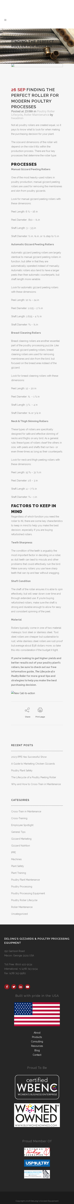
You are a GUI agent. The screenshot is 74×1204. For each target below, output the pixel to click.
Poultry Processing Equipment (28, 893)
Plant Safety (17, 866)
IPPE (13, 852)
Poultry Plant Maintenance (25, 879)
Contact (37, 1054)
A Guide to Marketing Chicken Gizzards (33, 763)
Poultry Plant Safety (22, 770)
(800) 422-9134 (41, 2)
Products (37, 1037)
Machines (16, 859)
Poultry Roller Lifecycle (24, 900)
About (37, 1032)
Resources (37, 1046)
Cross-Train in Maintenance (26, 811)
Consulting (37, 1041)
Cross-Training (19, 818)
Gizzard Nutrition (20, 845)
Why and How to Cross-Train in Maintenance (36, 784)
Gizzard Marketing (21, 838)
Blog (37, 1050)
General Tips (18, 832)
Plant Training (18, 873)
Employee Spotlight (22, 825)
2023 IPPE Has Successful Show (29, 757)
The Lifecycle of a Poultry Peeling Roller (33, 777)
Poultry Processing (21, 886)
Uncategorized (19, 914)
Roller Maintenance (36, 115)
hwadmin (17, 118)
